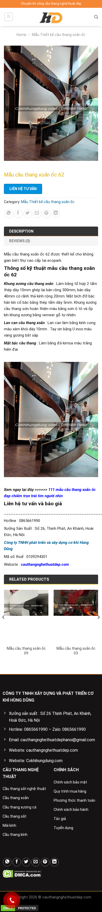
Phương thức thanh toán (74, 800)
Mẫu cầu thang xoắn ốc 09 (26, 650)
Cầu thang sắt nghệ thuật (24, 789)
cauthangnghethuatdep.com (45, 564)
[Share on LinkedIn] (56, 213)
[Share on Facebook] (18, 213)
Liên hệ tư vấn (23, 189)
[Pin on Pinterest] (46, 213)
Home (21, 35)
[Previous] (3, 627)
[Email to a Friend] (37, 213)
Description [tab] (21, 231)
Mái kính (9, 825)
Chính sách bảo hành (71, 809)
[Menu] (8, 17)
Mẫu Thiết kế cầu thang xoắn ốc (59, 35)
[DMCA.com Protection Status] (22, 873)
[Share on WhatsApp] (8, 213)
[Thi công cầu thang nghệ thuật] (51, 17)
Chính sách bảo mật (70, 782)
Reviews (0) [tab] (19, 241)
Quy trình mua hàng (70, 791)
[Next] (98, 627)
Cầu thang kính (15, 834)
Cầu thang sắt (14, 816)
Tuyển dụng (63, 828)
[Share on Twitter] (27, 213)
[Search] (96, 17)
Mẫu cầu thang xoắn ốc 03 (75, 650)
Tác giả (60, 819)
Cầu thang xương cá (19, 807)
